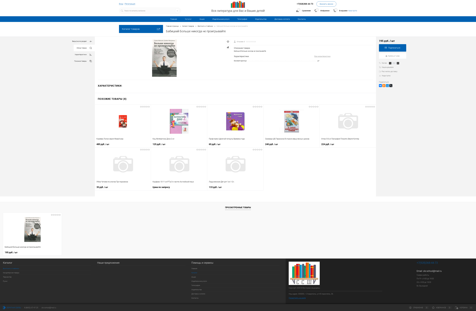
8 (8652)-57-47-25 (31, 308)
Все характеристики (322, 56)
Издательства (261, 19)
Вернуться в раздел (79, 41)
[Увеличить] (164, 58)
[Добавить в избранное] (228, 42)
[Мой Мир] (387, 85)
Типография (242, 19)
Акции (202, 19)
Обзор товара (82, 48)
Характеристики (81, 54)
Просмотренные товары (238, 207)
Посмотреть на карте (297, 298)
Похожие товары (80, 61)
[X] (390, 85)
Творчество (7, 277)
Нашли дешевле (388, 67)
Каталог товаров (131, 29)
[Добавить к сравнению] (228, 47)
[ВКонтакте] (380, 85)
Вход (121, 4)
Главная (173, 19)
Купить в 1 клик (394, 56)
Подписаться (394, 48)
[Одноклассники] (383, 85)
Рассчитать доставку (389, 71)
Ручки (5, 281)
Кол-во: (384, 63)
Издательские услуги (220, 19)
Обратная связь (13, 308)
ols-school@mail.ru (432, 271)
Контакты (302, 19)
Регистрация (130, 4)
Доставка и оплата (282, 19)
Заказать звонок (326, 4)
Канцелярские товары (11, 273)
